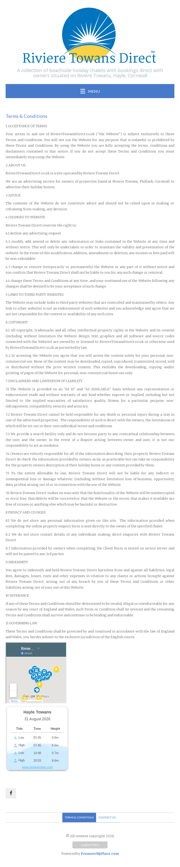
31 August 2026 (37, 719)
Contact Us (107, 817)
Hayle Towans (37, 712)
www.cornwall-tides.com (37, 767)
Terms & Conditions (79, 817)
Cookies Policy (90, 845)
